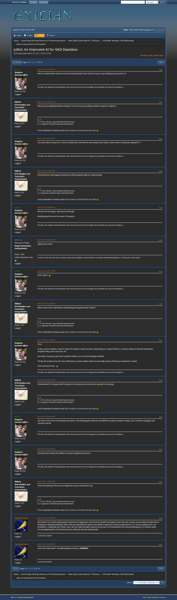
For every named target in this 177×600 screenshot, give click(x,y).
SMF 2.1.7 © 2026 (16, 597)
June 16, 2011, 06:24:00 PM (46, 240)
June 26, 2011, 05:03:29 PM (46, 449)
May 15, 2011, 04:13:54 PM (46, 138)
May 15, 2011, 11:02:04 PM (46, 171)
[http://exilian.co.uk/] (16, 260)
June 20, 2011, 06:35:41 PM (46, 416)
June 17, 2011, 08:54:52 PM (46, 380)
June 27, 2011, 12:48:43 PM (46, 544)
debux (18, 101)
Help (144, 597)
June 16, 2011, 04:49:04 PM (46, 207)
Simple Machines (28, 597)
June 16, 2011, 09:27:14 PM (46, 271)
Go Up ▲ (163, 597)
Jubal (17, 69)
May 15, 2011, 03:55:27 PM (46, 102)
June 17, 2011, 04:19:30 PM (46, 340)
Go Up (15, 569)
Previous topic (147, 55)
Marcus (18, 239)
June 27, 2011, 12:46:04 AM (46, 481)
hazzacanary (21, 518)
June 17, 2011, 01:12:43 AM (46, 303)
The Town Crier (158, 30)
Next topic (158, 55)
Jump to (130, 582)
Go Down (16, 62)
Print (161, 62)
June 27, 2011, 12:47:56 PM (46, 518)
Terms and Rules (153, 597)
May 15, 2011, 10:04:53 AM (46, 69)
